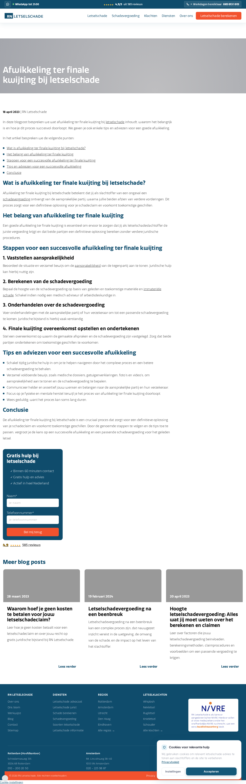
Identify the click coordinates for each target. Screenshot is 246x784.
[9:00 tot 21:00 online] (5, 780)
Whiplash (149, 701)
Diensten (168, 16)
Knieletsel (149, 719)
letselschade (115, 122)
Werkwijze (14, 713)
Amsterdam (105, 707)
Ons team (14, 707)
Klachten (150, 16)
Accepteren (211, 771)
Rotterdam (105, 701)
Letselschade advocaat (67, 701)
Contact (13, 724)
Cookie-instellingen (11, 782)
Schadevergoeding (126, 16)
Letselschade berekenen (218, 16)
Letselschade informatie (68, 730)
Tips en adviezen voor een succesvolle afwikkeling (44, 166)
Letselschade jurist (64, 707)
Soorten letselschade (66, 724)
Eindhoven (104, 724)
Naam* (12, 496)
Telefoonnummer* (20, 513)
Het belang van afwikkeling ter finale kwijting (40, 154)
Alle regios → (106, 730)
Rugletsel (149, 713)
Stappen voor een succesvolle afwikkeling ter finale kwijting (51, 160)
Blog (10, 719)
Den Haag (104, 719)
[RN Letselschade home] (24, 15)
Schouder (149, 724)
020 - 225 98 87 (96, 768)
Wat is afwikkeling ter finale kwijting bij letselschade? (46, 148)
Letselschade (97, 16)
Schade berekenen (64, 713)
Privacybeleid (170, 762)
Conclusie (14, 173)
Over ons (186, 16)
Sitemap (13, 730)
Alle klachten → (153, 730)
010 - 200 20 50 (18, 768)
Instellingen (173, 771)
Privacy (150, 775)
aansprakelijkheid (88, 266)
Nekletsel (149, 707)
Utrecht (102, 713)
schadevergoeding (16, 199)
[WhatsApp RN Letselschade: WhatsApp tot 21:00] (8, 4)
